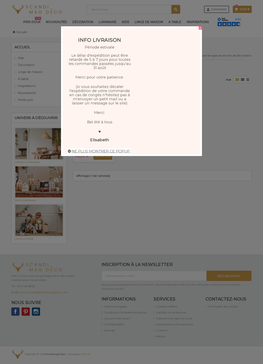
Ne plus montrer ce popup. (101, 151)
